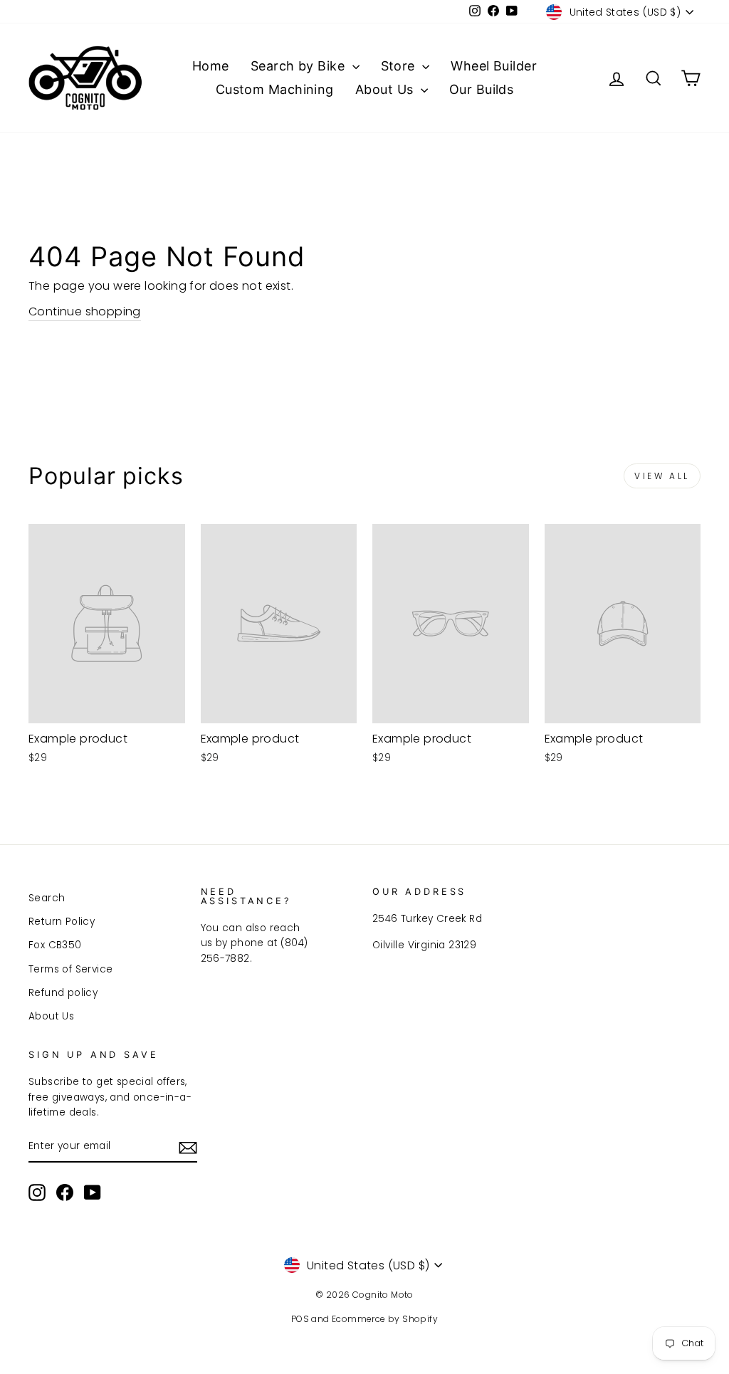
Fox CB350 (55, 945)
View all (662, 476)
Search (46, 898)
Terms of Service (70, 969)
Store (400, 65)
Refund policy (63, 993)
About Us (386, 89)
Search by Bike (300, 65)
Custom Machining (275, 89)
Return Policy (61, 921)
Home (210, 65)
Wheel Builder (494, 65)
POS (300, 1319)
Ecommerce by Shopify (385, 1319)
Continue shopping (84, 311)
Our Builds (481, 89)
